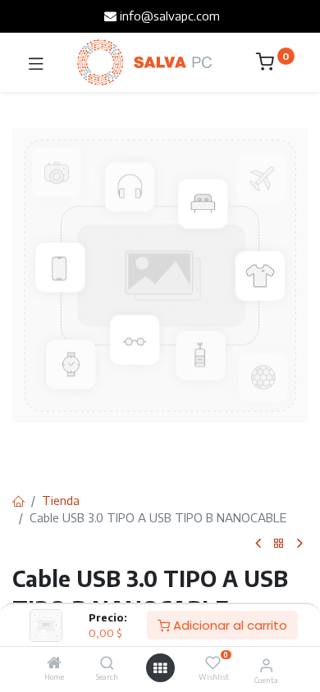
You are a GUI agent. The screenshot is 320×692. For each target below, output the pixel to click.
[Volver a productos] (279, 544)
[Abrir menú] (160, 668)
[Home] (54, 663)
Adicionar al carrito (228, 625)
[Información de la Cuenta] (266, 664)
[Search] (107, 663)
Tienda (61, 500)
